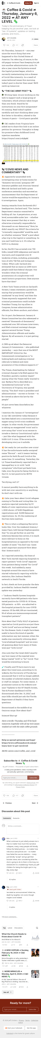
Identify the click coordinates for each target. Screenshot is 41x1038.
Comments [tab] (7, 818)
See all (6, 992)
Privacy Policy (20, 787)
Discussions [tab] (18, 928)
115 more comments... (9, 917)
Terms (27, 1020)
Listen (36, 39)
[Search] (37, 928)
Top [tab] (4, 928)
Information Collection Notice (24, 785)
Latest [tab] (10, 928)
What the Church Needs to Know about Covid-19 (14, 935)
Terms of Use (31, 783)
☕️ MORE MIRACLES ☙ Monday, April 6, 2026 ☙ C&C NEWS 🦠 (15, 974)
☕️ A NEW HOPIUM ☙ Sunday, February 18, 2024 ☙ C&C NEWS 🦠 (15, 952)
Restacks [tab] (16, 818)
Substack (9, 1033)
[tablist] (11, 818)
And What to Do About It (11, 939)
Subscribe (28, 3)
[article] (20, 939)
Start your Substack (14, 1028)
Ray (8, 887)
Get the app (31, 1028)
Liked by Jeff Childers (15, 889)
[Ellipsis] (38, 838)
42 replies (12, 879)
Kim (8, 838)
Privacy (21, 1020)
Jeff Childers (11, 38)
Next (34, 803)
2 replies (12, 907)
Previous (8, 803)
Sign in (36, 3)
